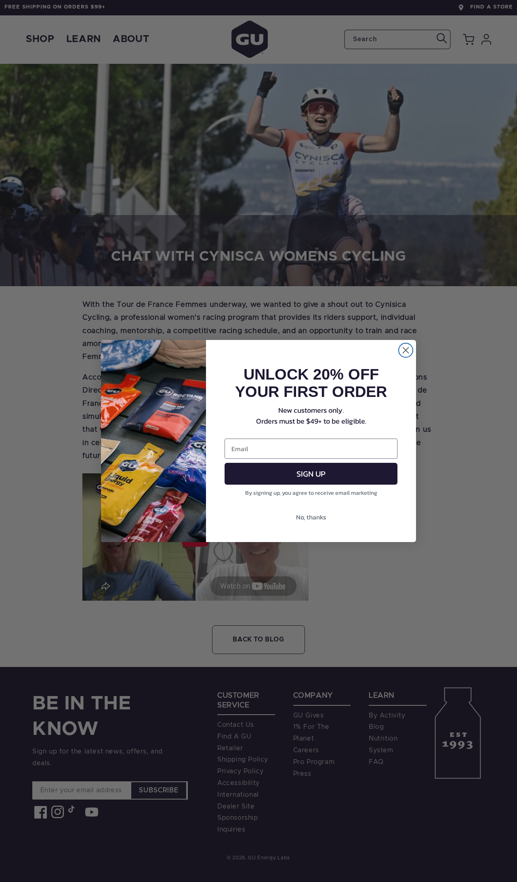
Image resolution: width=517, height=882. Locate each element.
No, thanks (311, 517)
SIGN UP (311, 474)
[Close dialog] (406, 350)
